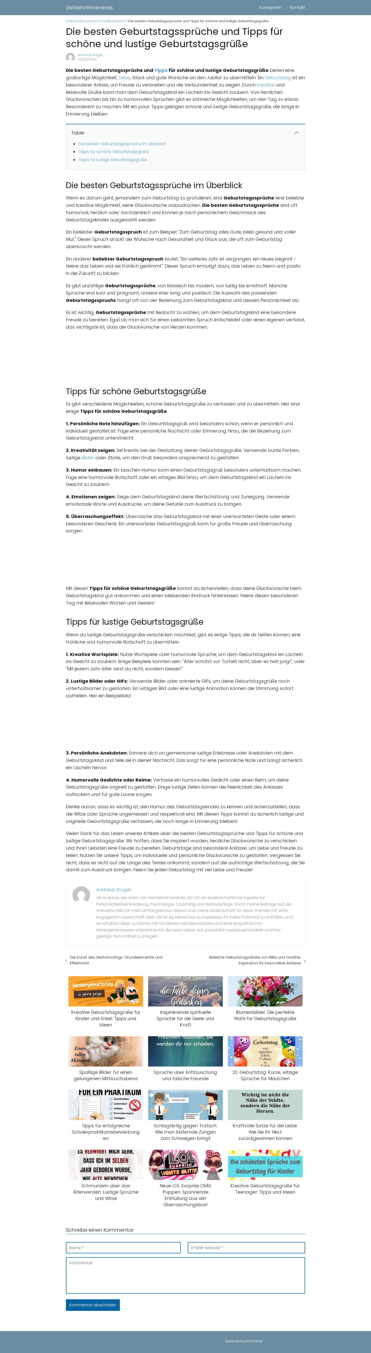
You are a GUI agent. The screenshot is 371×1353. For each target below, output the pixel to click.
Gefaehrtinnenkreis (89, 7)
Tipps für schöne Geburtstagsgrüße (113, 152)
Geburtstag (278, 77)
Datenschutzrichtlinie (244, 1341)
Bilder (88, 457)
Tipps (161, 70)
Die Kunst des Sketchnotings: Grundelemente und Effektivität (116, 960)
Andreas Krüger (90, 54)
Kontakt (297, 7)
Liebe (124, 77)
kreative (266, 85)
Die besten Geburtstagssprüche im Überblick (122, 144)
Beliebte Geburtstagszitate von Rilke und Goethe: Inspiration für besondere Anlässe (255, 960)
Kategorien (270, 7)
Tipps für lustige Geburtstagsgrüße (112, 160)
